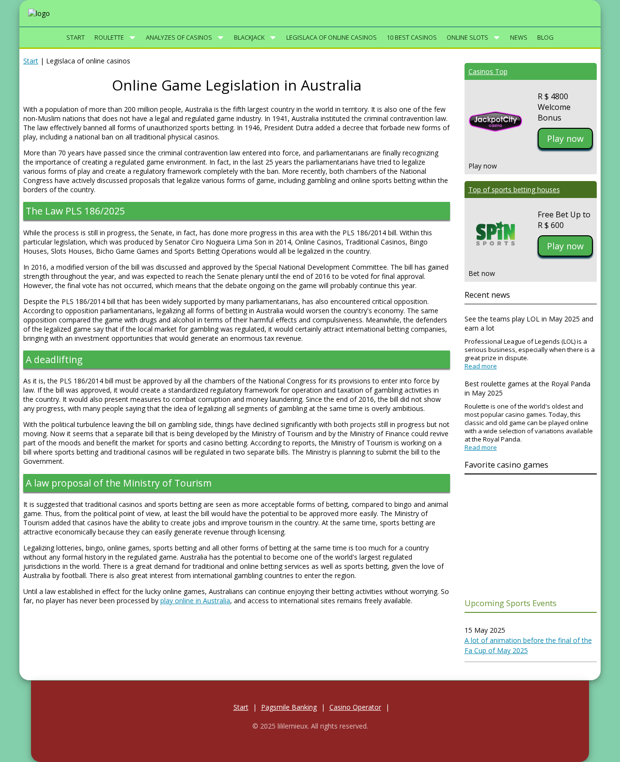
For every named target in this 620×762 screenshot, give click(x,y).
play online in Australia (195, 600)
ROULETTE (109, 37)
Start (75, 37)
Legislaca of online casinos (331, 37)
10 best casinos (412, 37)
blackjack (249, 37)
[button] (132, 38)
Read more (481, 366)
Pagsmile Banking (289, 707)
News (518, 37)
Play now (565, 138)
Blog (545, 37)
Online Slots (467, 37)
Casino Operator (355, 707)
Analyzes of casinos (179, 37)
